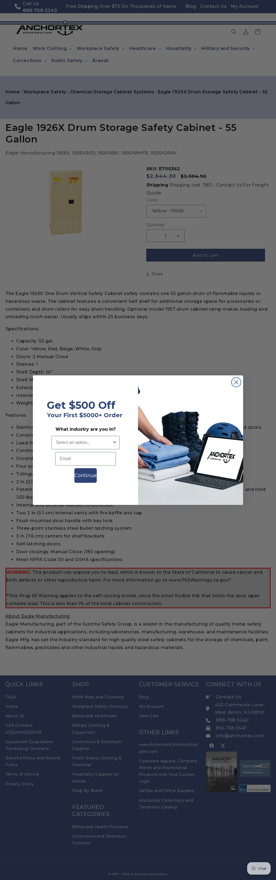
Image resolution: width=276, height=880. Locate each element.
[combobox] (84, 442)
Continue (85, 475)
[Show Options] (114, 442)
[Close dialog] (236, 382)
